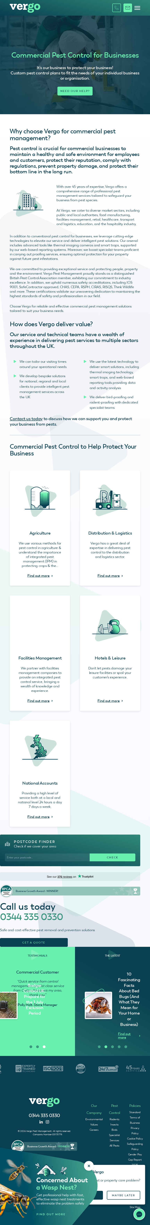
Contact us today (26, 418)
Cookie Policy (135, 1138)
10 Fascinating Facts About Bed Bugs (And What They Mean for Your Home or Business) (34, 999)
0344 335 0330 (31, 917)
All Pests (114, 1145)
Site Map (135, 1207)
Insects (114, 1124)
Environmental (94, 1119)
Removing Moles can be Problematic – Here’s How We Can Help (129, 999)
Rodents (114, 1119)
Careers (94, 1129)
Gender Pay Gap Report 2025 (135, 1160)
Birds (114, 1129)
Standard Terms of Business (134, 1117)
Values (94, 1124)
